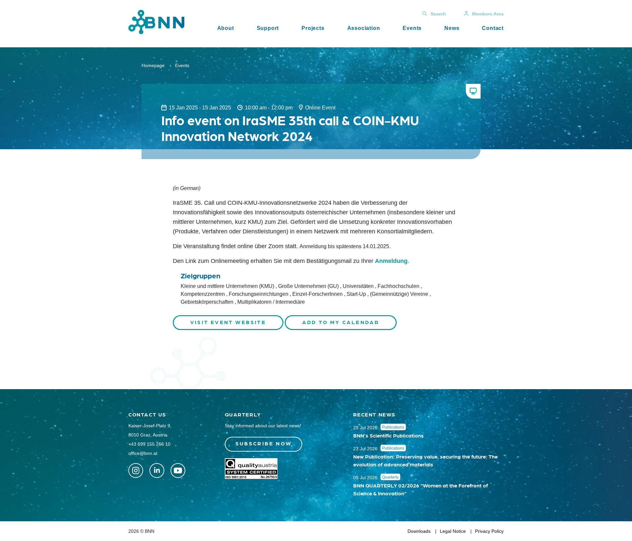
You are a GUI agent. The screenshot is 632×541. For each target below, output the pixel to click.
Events (412, 28)
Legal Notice (453, 531)
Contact (493, 28)
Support (268, 28)
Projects (313, 28)
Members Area (488, 13)
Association (363, 28)
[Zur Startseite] (156, 21)
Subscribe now (263, 443)
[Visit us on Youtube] (178, 470)
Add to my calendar (341, 322)
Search (438, 13)
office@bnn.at (142, 453)
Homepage (153, 65)
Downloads (419, 531)
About (225, 28)
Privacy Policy (489, 531)
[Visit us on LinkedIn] (156, 470)
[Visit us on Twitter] (135, 470)
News (451, 28)
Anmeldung (391, 261)
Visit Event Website (228, 322)
